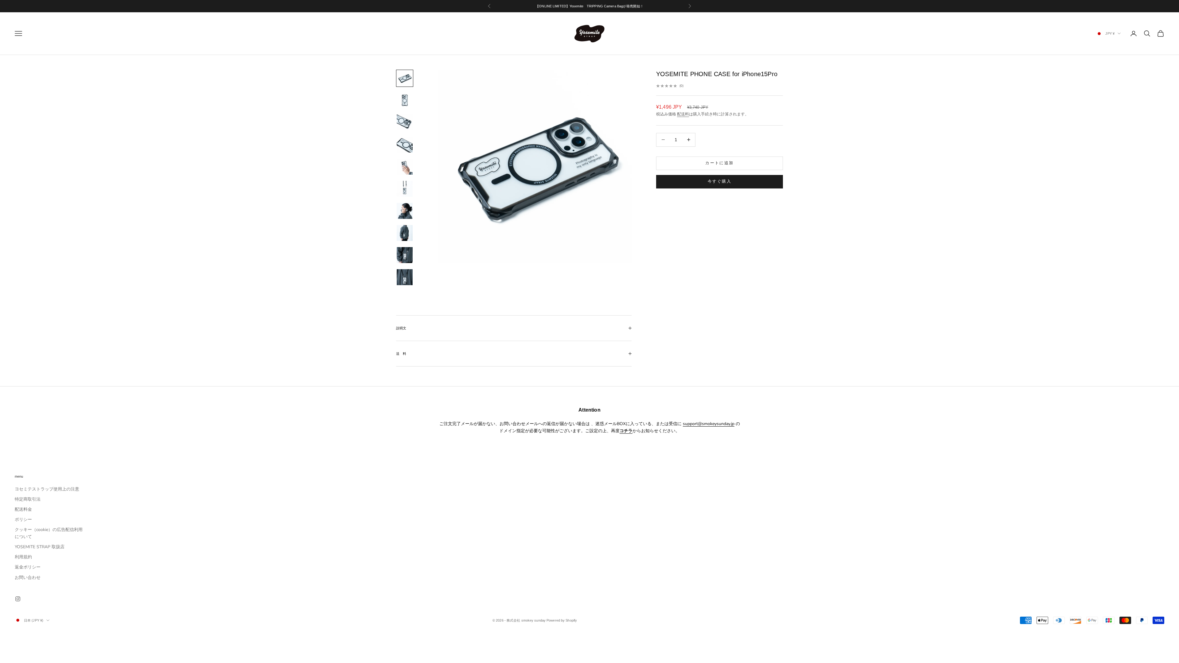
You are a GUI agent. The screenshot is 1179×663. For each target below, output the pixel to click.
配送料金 (23, 509)
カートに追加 (719, 163)
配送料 (683, 114)
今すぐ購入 (719, 181)
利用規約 (23, 557)
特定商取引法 (28, 499)
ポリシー (23, 519)
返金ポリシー (28, 567)
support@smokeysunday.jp (708, 424)
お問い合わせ (28, 577)
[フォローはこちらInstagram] (18, 599)
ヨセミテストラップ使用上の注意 (47, 489)
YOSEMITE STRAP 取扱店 (39, 547)
